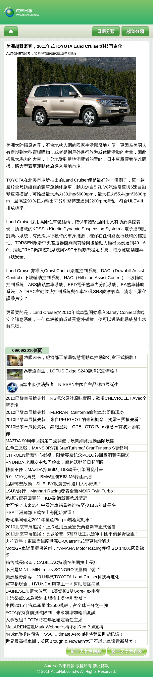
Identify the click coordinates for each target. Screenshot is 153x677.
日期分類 (106, 31)
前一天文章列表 (86, 651)
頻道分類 (135, 31)
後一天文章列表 (126, 651)
